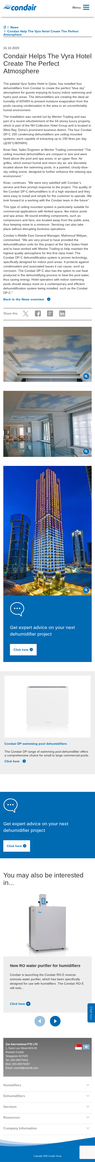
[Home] (4, 27)
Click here (20, 650)
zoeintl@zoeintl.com (26, 1068)
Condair (19, 7)
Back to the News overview (24, 299)
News (14, 27)
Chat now (91, 1012)
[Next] (55, 1021)
